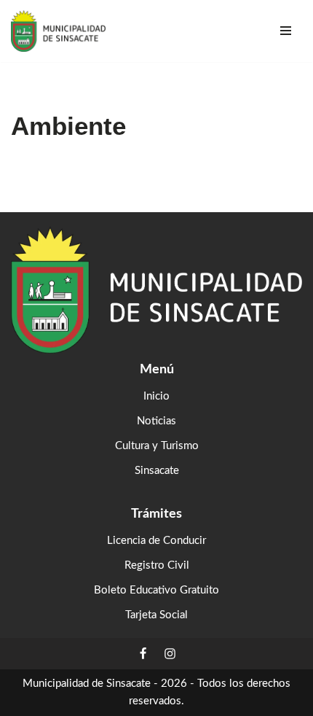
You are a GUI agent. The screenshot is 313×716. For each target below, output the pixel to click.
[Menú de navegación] (285, 30)
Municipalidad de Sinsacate (87, 683)
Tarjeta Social (156, 615)
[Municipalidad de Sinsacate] (58, 31)
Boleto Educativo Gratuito (156, 590)
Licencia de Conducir (156, 540)
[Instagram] (170, 654)
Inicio (156, 396)
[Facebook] (143, 654)
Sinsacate (157, 470)
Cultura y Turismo (157, 445)
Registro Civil (156, 565)
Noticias (156, 421)
